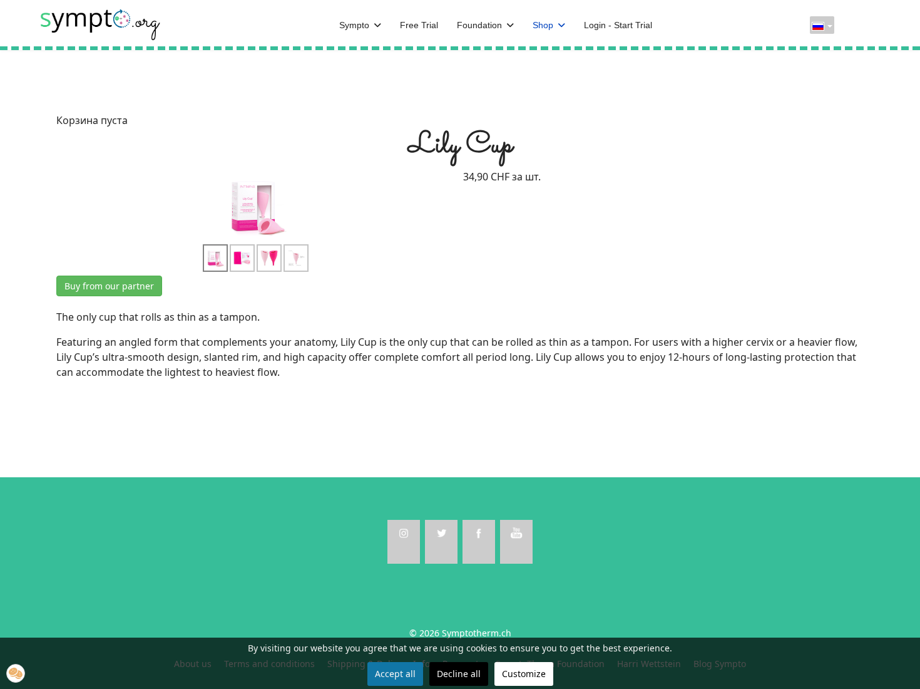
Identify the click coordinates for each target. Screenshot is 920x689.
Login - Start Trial (618, 25)
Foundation (479, 25)
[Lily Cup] (256, 205)
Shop (543, 25)
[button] (15, 673)
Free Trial (419, 25)
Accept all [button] (395, 674)
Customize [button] (524, 674)
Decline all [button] (459, 674)
